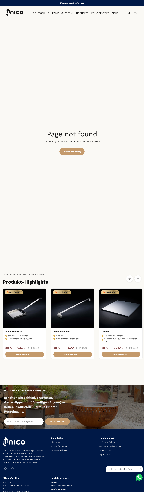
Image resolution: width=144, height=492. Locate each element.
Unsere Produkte (59, 450)
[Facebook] (12, 468)
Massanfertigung (59, 446)
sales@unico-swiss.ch (61, 485)
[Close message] (140, 468)
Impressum (104, 454)
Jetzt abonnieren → (57, 421)
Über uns (55, 442)
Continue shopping (72, 151)
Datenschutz (105, 450)
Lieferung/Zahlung (108, 442)
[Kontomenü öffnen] (129, 13)
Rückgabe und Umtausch (111, 446)
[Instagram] (5, 468)
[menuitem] (115, 13)
